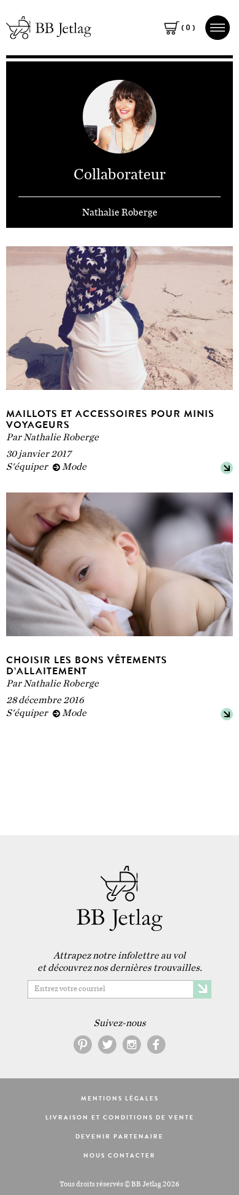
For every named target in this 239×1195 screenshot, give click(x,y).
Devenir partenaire (119, 1136)
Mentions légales (120, 1098)
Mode (74, 467)
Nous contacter (119, 1155)
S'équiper (27, 467)
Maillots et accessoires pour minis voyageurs (110, 419)
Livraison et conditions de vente (119, 1117)
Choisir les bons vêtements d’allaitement (86, 665)
